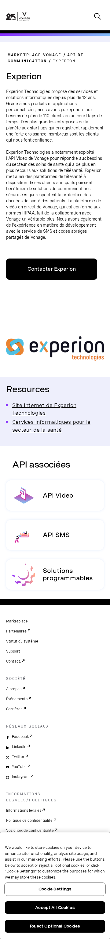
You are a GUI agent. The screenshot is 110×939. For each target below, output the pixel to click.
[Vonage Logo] (18, 23)
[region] (55, 885)
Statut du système (22, 641)
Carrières (14, 709)
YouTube (19, 767)
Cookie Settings (55, 889)
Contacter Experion (52, 269)
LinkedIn (19, 747)
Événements (17, 699)
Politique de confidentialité (29, 820)
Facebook (20, 737)
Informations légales (23, 810)
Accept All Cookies (55, 907)
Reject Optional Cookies (55, 926)
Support (13, 651)
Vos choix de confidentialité (30, 830)
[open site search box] (97, 16)
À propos (13, 689)
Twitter (18, 757)
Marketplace (17, 621)
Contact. (13, 661)
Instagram (21, 777)
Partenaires (16, 631)
